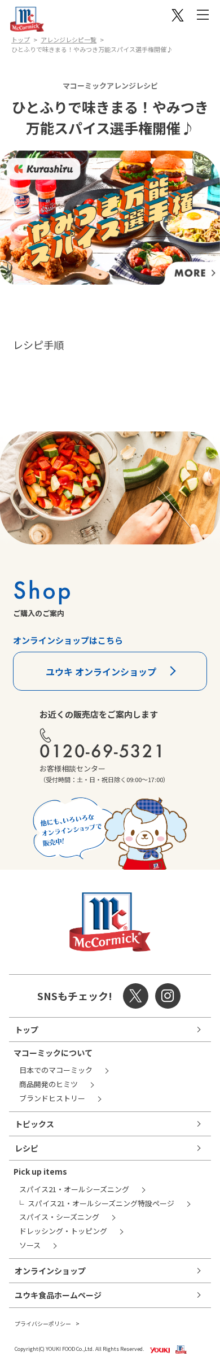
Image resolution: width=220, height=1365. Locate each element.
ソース (30, 1245)
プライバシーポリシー (43, 1323)
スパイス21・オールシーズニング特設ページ (101, 1203)
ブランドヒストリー (52, 1098)
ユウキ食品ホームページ (58, 1295)
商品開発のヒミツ (48, 1084)
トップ (20, 39)
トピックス (34, 1123)
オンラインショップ (50, 1270)
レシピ (26, 1148)
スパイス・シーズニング (59, 1216)
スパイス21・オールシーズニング (74, 1189)
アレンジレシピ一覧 (68, 39)
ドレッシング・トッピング (63, 1231)
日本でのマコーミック (56, 1070)
